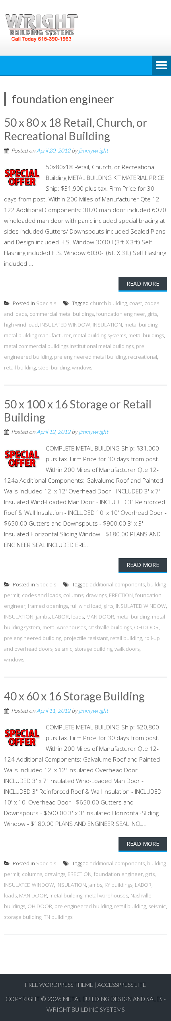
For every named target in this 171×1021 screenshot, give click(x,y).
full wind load (85, 605)
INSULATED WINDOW (65, 324)
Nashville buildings (110, 627)
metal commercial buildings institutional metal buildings (69, 346)
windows (82, 367)
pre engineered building (32, 638)
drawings (96, 595)
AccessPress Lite (121, 984)
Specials (46, 303)
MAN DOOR (100, 616)
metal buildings (146, 335)
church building (108, 303)
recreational (142, 356)
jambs (43, 616)
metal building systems (99, 335)
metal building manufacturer (37, 335)
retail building (20, 367)
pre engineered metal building (90, 356)
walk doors (127, 648)
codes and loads (41, 595)
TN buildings (58, 916)
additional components (117, 584)
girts (152, 313)
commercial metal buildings (61, 313)
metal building (140, 324)
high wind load (21, 324)
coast (135, 303)
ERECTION (121, 595)
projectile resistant (86, 638)
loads (77, 616)
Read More (142, 283)
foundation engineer (120, 313)
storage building (93, 648)
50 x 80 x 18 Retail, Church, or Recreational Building (75, 129)
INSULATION (107, 324)
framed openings (48, 605)
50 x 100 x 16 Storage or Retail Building (78, 410)
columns (73, 595)
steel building (54, 367)
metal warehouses (64, 627)
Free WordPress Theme (59, 984)
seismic (63, 648)
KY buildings (118, 884)
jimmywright (93, 150)
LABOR (60, 616)
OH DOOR (146, 627)
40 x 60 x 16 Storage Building (74, 696)
